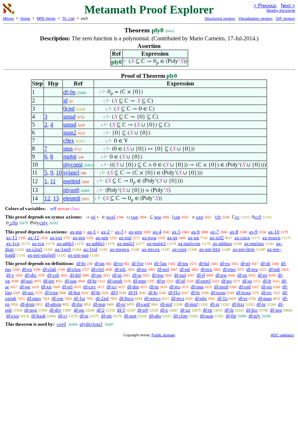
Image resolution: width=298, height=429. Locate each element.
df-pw (221, 275)
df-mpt (139, 281)
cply (43, 222)
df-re (84, 315)
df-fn (95, 292)
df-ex (225, 263)
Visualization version (255, 18)
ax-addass (222, 243)
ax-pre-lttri (209, 249)
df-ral (185, 269)
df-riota (243, 292)
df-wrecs (152, 298)
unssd (69, 124)
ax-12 (33, 237)
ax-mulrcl (156, 243)
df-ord (245, 286)
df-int (48, 281)
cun (134, 217)
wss (157, 217)
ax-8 (234, 231)
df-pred (221, 286)
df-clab (49, 269)
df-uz (185, 310)
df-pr (262, 275)
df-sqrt (130, 315)
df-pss (158, 275)
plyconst (72, 164)
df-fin (77, 304)
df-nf (245, 263)
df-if (201, 275)
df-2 (101, 310)
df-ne (142, 269)
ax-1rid (90, 249)
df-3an (160, 263)
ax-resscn (271, 237)
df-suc (28, 292)
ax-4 (157, 231)
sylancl (71, 172)
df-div (55, 310)
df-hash (38, 315)
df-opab (114, 281)
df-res (174, 286)
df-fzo (252, 310)
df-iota (51, 292)
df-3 (121, 310)
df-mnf (191, 304)
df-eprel (203, 281)
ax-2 (105, 231)
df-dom (27, 304)
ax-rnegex (119, 249)
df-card (143, 304)
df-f (114, 292)
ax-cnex (242, 237)
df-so (247, 281)
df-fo (153, 292)
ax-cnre (179, 249)
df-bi (81, 263)
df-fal (204, 263)
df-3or (138, 263)
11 (53, 181)
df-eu (27, 269)
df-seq (276, 310)
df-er (242, 298)
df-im (106, 315)
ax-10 (273, 231)
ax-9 (253, 231)
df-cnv (89, 286)
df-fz (229, 310)
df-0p (69, 92)
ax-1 (91, 231)
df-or (118, 263)
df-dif (75, 275)
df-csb (53, 275)
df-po (226, 281)
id (65, 100)
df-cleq (74, 269)
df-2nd (102, 298)
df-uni (27, 281)
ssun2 (69, 132)
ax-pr (172, 237)
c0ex (68, 140)
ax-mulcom (189, 243)
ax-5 (176, 231)
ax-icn (38, 243)
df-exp (12, 315)
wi (93, 217)
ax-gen (135, 231)
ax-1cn (13, 243)
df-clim (180, 315)
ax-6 (195, 231)
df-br (92, 281)
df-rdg (201, 298)
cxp (199, 217)
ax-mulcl (125, 243)
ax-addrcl (95, 243)
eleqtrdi (71, 198)
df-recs (177, 298)
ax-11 (11, 237)
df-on (266, 286)
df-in (117, 275)
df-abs (155, 315)
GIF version (285, 18)
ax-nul (125, 237)
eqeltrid (71, 181)
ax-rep (79, 237)
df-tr (161, 281)
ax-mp (76, 231)
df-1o (222, 298)
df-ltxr (238, 304)
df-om (57, 298)
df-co (111, 286)
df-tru (182, 263)
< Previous (265, 5)
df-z (164, 310)
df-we (25, 286)
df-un (96, 275)
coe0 (61, 324)
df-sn (242, 275)
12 (47, 198)
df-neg (30, 310)
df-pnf (166, 304)
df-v (10, 275)
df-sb (265, 263)
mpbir (70, 156)
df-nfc (120, 269)
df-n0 (142, 310)
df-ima (197, 286)
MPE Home (46, 18)
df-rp (207, 310)
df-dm (133, 286)
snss (68, 148)
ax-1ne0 (63, 249)
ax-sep (102, 237)
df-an (99, 263)
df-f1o (174, 292)
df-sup (99, 304)
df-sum (206, 315)
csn (177, 217)
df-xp (46, 286)
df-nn (79, 310)
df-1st (79, 298)
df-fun (74, 292)
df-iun (71, 281)
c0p (14, 222)
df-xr (215, 304)
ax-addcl (65, 243)
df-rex (206, 269)
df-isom (218, 292)
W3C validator (282, 335)
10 (59, 172)
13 (56, 198)
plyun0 (71, 190)
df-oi (120, 304)
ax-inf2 (217, 237)
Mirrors (8, 18)
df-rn (154, 286)
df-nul (180, 275)
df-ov (266, 292)
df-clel (97, 269)
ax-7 (214, 231)
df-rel (67, 286)
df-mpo (34, 298)
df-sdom (53, 304)
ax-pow (149, 237)
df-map (265, 298)
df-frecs (126, 298)
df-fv (195, 292)
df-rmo (229, 269)
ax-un (193, 237)
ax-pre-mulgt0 (42, 255)
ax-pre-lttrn (244, 249)
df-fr (267, 281)
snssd (69, 116)
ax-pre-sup (78, 255)
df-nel (163, 269)
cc (237, 217)
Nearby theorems (280, 10)
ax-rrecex (151, 249)
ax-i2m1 (34, 249)
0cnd (68, 108)
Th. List (68, 18)
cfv (218, 217)
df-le (261, 304)
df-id (180, 281)
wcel (110, 217)
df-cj (62, 315)
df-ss (136, 275)
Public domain (163, 335)
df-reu (252, 269)
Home (25, 18)
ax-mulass (254, 243)
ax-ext (56, 237)
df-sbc (31, 275)
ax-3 (119, 231)
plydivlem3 (91, 324)
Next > (288, 5)
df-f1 (133, 292)
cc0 (257, 217)
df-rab (274, 269)
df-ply (255, 315)
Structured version (220, 18)
